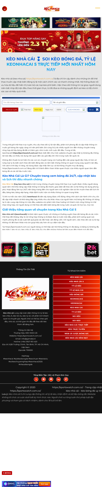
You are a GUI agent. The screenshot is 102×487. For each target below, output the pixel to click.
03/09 (59, 110)
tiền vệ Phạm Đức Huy (58, 375)
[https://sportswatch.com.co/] (52, 9)
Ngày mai (49, 110)
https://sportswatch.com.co (39, 78)
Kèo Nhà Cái (7, 184)
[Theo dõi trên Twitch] (66, 379)
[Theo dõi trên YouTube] (51, 379)
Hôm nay (38, 110)
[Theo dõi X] (36, 379)
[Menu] (4, 8)
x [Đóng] (7, 473)
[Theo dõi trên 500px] (58, 379)
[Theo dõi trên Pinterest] (43, 379)
